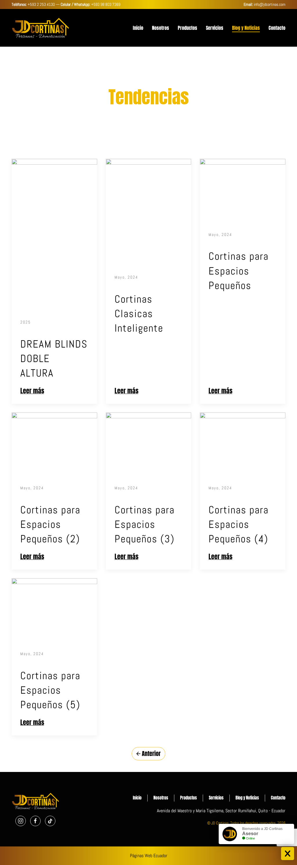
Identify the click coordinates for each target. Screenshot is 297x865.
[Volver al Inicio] (41, 28)
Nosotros (160, 27)
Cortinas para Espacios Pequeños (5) (50, 690)
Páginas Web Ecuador (148, 856)
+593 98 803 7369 (105, 4)
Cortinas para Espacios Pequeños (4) (239, 524)
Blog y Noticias (246, 27)
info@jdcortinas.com (269, 4)
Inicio (138, 27)
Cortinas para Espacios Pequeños (239, 271)
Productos (187, 27)
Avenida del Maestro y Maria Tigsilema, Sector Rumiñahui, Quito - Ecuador (221, 811)
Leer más (32, 390)
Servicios (214, 27)
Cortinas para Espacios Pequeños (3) (145, 524)
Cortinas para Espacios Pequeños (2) (50, 524)
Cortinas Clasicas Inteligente (139, 313)
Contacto (277, 27)
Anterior (151, 753)
